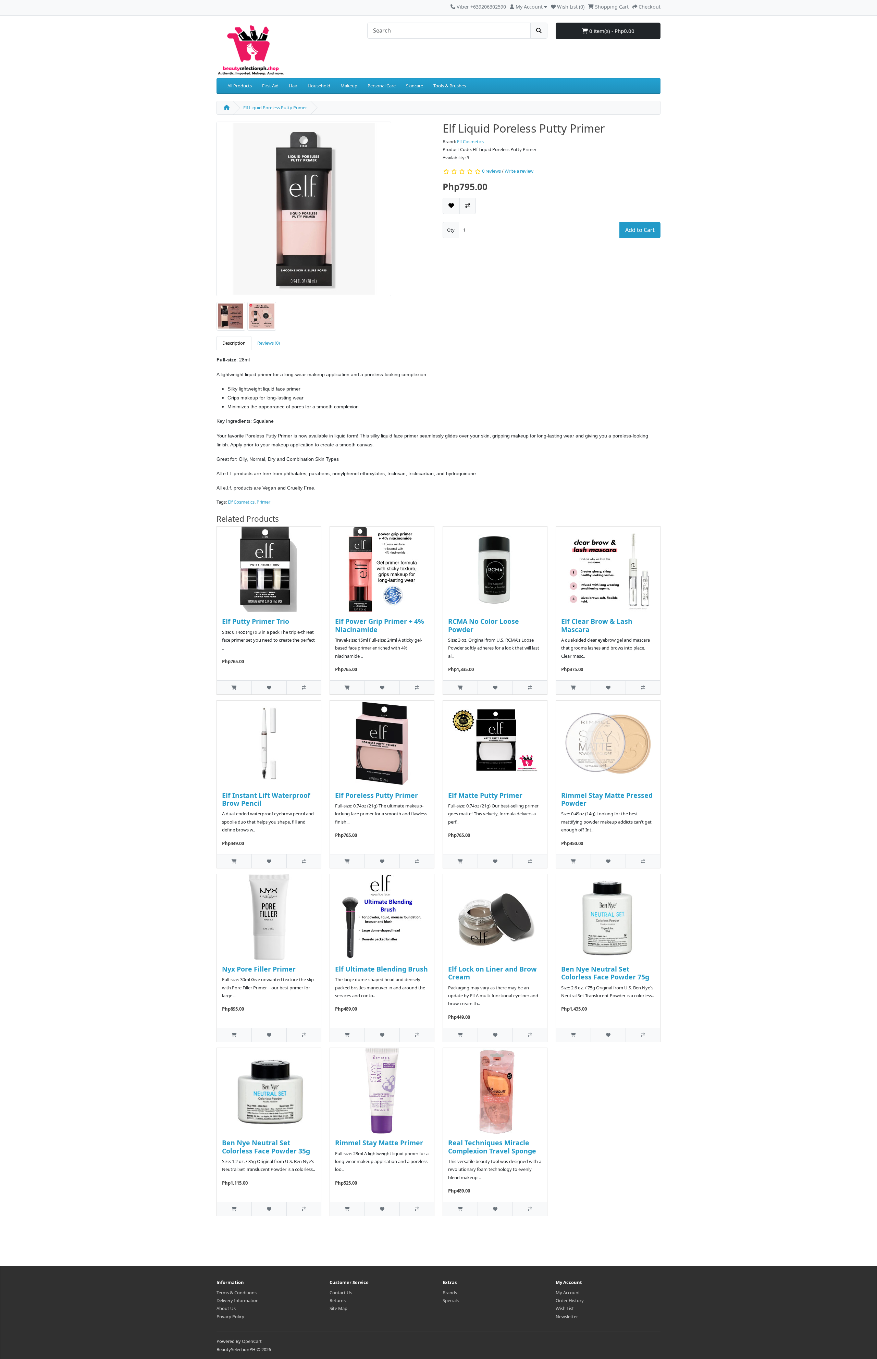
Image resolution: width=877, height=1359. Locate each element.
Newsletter (567, 1316)
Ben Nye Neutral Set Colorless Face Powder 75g (605, 972)
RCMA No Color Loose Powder (483, 625)
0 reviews (491, 171)
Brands (450, 1292)
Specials (451, 1300)
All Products (239, 86)
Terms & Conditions (237, 1292)
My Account (568, 1292)
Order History (570, 1300)
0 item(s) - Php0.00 (611, 30)
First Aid (270, 86)
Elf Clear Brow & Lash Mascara (596, 625)
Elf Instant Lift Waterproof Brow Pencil (266, 799)
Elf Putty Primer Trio (255, 621)
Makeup (349, 86)
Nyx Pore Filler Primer (259, 969)
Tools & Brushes (449, 86)
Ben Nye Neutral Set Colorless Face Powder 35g (266, 1146)
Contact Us (341, 1292)
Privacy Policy (230, 1316)
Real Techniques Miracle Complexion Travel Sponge (492, 1146)
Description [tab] (234, 343)
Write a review (519, 171)
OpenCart (252, 1341)
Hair (293, 86)
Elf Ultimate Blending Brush (381, 969)
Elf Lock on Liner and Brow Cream (492, 972)
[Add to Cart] (234, 687)
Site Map (338, 1308)
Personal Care (382, 86)
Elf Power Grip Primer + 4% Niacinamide (379, 625)
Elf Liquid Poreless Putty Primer (275, 107)
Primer (263, 502)
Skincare (414, 86)
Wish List (565, 1308)
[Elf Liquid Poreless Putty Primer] (304, 211)
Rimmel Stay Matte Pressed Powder (607, 799)
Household (319, 86)
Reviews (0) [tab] (268, 343)
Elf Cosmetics (470, 141)
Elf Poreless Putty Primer (376, 795)
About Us (226, 1308)
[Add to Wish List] (451, 206)
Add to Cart (640, 230)
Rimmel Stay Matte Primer (379, 1142)
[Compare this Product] (467, 206)
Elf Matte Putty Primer (485, 795)
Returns (338, 1300)
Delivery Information (238, 1300)
